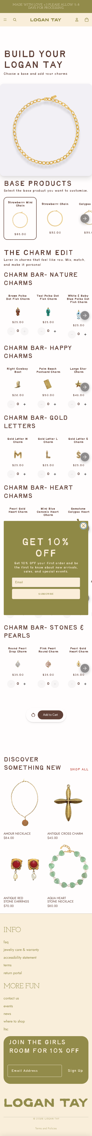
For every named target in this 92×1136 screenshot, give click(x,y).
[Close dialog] (83, 526)
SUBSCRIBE (46, 594)
